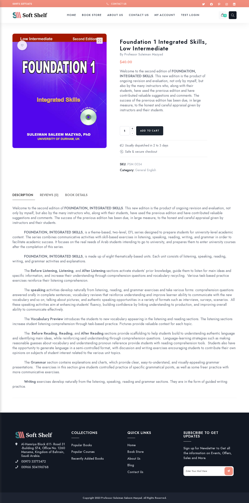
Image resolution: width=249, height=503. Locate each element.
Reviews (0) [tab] (49, 195)
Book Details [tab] (76, 195)
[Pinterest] (219, 4)
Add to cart (149, 130)
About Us (133, 459)
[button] (99, 41)
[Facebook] (211, 4)
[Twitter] (203, 4)
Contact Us (118, 4)
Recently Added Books (87, 459)
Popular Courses (83, 452)
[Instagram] (226, 4)
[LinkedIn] (234, 4)
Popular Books (81, 445)
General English (145, 170)
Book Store (135, 452)
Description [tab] (22, 195)
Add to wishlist (22, 45)
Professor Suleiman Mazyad (143, 54)
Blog (130, 465)
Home (131, 445)
